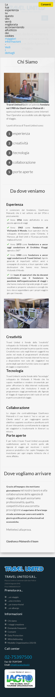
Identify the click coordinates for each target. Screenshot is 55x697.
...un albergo (13, 608)
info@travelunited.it (20, 664)
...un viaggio (13, 597)
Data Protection (15, 635)
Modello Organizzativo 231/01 (22, 642)
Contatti (12, 631)
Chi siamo (12, 620)
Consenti (46, 4)
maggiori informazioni (13, 40)
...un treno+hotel (16, 604)
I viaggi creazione (16, 624)
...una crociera (14, 600)
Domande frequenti (17, 628)
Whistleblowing (15, 639)
